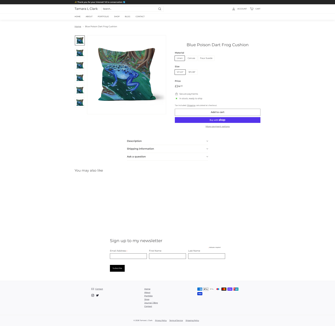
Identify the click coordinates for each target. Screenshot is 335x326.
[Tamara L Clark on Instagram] (92, 295)
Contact (140, 16)
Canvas (191, 58)
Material (179, 52)
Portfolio (103, 16)
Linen (180, 58)
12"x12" (180, 72)
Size (177, 66)
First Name (155, 250)
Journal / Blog (151, 303)
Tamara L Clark (86, 9)
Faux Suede (206, 58)
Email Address (118, 250)
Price (178, 81)
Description (134, 141)
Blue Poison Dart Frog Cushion (101, 26)
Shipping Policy (192, 320)
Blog (127, 16)
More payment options (218, 126)
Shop (117, 16)
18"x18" (191, 72)
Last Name (194, 250)
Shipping (191, 105)
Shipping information (140, 148)
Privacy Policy (161, 320)
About (89, 16)
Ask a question (136, 156)
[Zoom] (126, 74)
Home (77, 16)
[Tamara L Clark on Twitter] (97, 295)
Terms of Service (176, 320)
